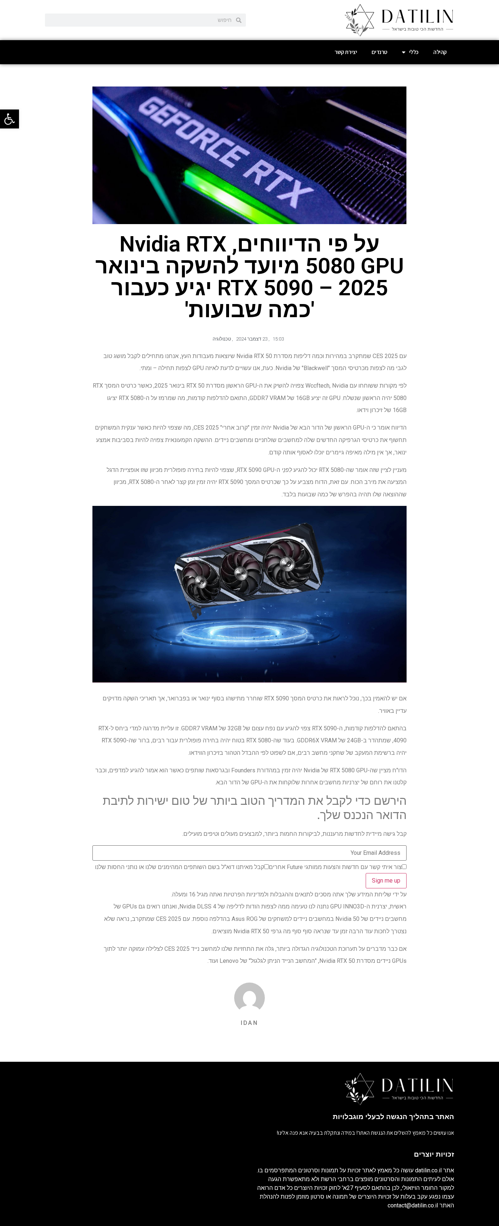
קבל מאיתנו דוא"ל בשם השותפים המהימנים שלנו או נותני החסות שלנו (179, 867)
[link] (9, 118)
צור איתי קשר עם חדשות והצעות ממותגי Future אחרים (335, 867)
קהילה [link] (440, 52)
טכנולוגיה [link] (222, 339)
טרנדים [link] (379, 52)
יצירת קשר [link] (346, 52)
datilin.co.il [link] (428, 1170)
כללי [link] (414, 52)
